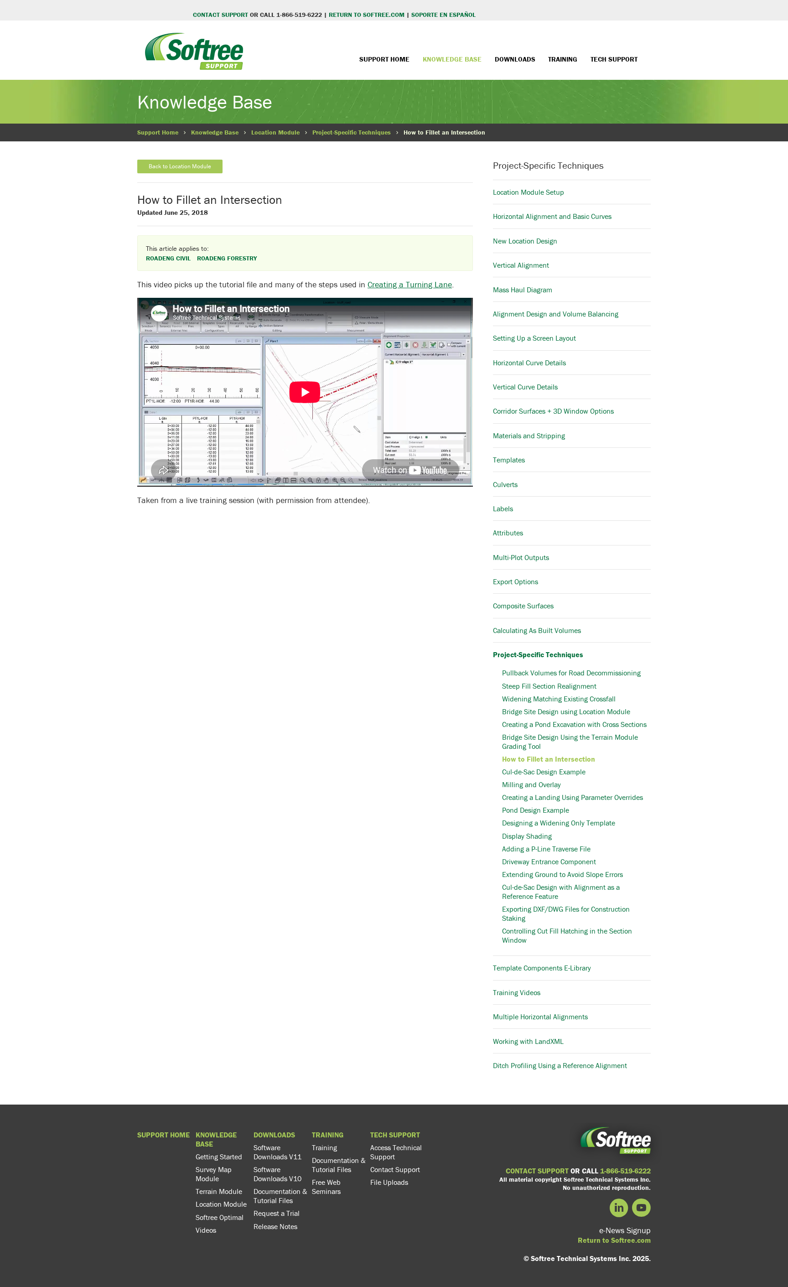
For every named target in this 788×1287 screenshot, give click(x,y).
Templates (509, 459)
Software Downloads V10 (277, 1174)
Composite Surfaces (523, 605)
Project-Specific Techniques (351, 132)
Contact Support (395, 1169)
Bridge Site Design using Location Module (566, 711)
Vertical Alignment (521, 265)
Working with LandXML (528, 1041)
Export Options (515, 581)
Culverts (505, 484)
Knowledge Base (452, 59)
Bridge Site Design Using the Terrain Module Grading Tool (570, 741)
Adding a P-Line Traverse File (546, 848)
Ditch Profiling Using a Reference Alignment (560, 1065)
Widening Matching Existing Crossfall (559, 698)
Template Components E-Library (542, 967)
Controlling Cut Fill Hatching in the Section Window (567, 935)
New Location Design (525, 240)
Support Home (384, 59)
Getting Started (219, 1156)
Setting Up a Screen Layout (534, 338)
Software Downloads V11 (277, 1152)
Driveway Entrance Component (549, 861)
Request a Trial (277, 1213)
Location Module (275, 132)
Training (562, 59)
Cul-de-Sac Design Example (544, 771)
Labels (503, 508)
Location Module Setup (528, 192)
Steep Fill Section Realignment (549, 685)
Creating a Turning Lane (410, 284)
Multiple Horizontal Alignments (540, 1016)
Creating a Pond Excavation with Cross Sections (574, 724)
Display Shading (527, 836)
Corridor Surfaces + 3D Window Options (553, 410)
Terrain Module (219, 1191)
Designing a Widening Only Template (558, 822)
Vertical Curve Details (525, 386)
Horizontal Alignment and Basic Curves (552, 216)
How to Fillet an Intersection (548, 758)
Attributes (508, 532)
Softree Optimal (220, 1217)
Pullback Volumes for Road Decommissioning (571, 672)
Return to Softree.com (614, 1240)
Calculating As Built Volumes (537, 630)
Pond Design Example (535, 810)
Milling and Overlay (531, 784)
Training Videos (516, 992)
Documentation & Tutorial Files (280, 1196)
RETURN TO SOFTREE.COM (366, 14)
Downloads (515, 59)
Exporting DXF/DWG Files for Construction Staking (566, 913)
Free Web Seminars (326, 1187)
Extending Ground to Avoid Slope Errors (562, 874)
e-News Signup (625, 1230)
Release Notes (275, 1226)
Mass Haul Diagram (522, 289)
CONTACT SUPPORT (220, 14)
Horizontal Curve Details (529, 362)
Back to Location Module (180, 166)
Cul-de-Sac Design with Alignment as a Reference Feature (561, 891)
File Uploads (389, 1182)
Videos (206, 1230)
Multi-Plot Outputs (521, 557)
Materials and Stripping (529, 435)
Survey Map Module (214, 1174)
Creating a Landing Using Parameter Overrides (572, 797)
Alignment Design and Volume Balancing (555, 313)
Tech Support (614, 59)
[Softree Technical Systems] (194, 58)
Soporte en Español (443, 14)
